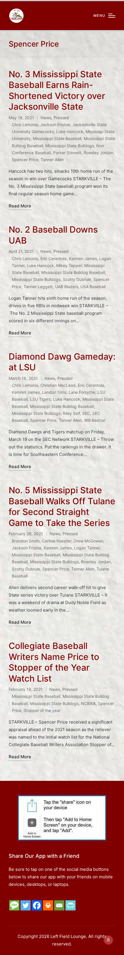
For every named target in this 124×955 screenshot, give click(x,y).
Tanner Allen (52, 159)
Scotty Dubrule (77, 279)
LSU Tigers (40, 399)
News (46, 117)
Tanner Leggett (38, 286)
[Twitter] (25, 905)
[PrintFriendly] (70, 905)
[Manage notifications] (108, 940)
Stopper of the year (42, 710)
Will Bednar (94, 420)
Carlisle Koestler (56, 540)
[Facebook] (37, 905)
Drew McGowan (88, 540)
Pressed (61, 117)
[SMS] (14, 905)
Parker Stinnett (67, 152)
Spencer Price (25, 159)
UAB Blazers (66, 286)
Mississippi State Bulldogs (69, 145)
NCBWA (88, 703)
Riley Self (71, 413)
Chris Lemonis (25, 124)
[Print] (48, 905)
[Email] (59, 905)
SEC (86, 413)
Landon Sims (54, 392)
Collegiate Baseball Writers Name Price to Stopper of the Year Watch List (54, 662)
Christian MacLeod (58, 385)
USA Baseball (93, 286)
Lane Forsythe (82, 392)
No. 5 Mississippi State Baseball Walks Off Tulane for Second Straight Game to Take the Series (62, 506)
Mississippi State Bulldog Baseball (73, 272)
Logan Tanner (87, 547)
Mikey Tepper (69, 265)
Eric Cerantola (53, 258)
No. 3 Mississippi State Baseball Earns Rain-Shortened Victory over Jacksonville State (57, 90)
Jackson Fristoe (55, 124)
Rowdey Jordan (98, 152)
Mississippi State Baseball (57, 138)
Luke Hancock (69, 131)
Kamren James (83, 258)
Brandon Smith (26, 540)
